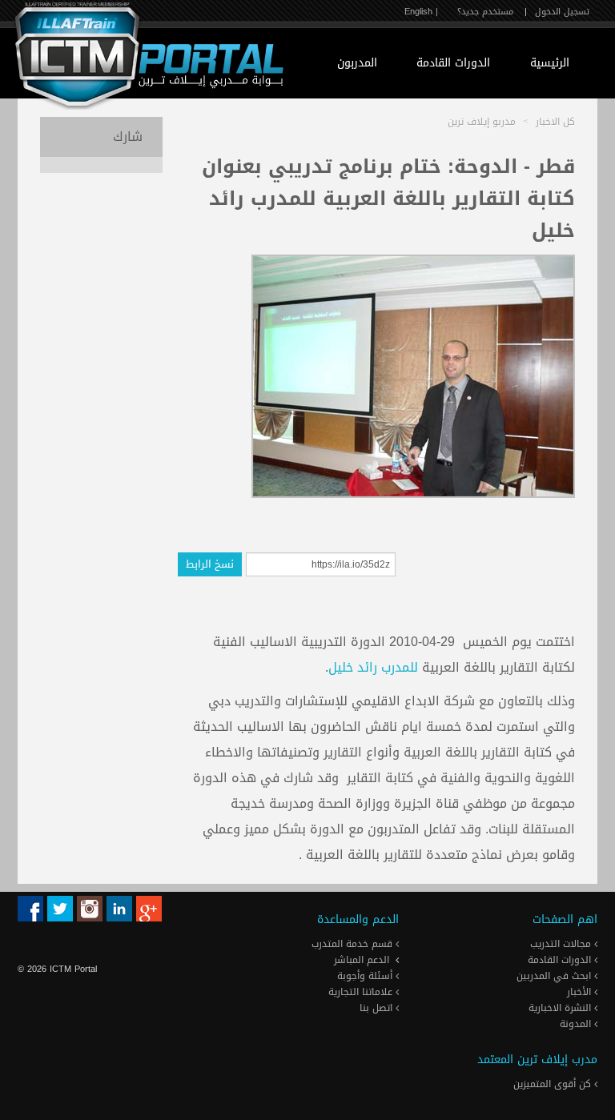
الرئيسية (549, 63)
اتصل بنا (378, 1008)
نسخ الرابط (210, 564)
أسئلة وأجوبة (366, 976)
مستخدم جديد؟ (485, 11)
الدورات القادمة (453, 63)
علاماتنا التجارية (362, 992)
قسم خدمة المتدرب (354, 944)
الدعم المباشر (361, 960)
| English (421, 11)
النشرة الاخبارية (561, 1008)
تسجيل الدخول (562, 11)
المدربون (357, 63)
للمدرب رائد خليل (373, 667)
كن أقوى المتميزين (553, 1084)
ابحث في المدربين (555, 976)
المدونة (577, 1024)
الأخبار (580, 992)
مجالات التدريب (562, 944)
